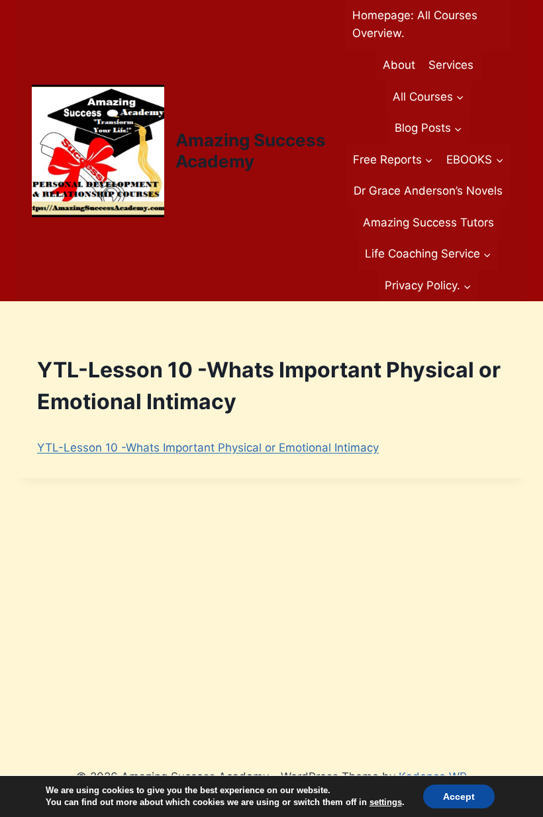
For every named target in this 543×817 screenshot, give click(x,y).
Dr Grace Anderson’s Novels (428, 190)
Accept (459, 796)
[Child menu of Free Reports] (393, 159)
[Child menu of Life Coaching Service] (428, 254)
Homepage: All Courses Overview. (414, 24)
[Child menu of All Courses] (427, 97)
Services (450, 65)
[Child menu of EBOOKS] (475, 159)
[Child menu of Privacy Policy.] (428, 286)
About (399, 65)
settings (386, 802)
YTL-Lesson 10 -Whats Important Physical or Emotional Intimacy (208, 447)
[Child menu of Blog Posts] (427, 128)
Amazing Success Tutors (428, 222)
